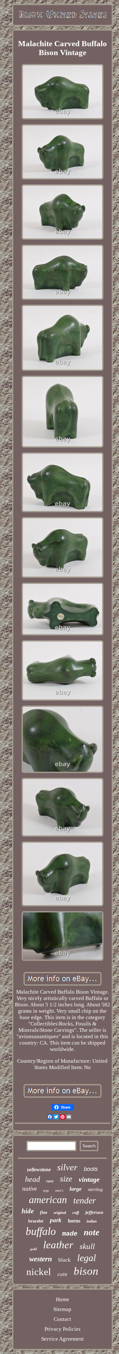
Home (62, 1299)
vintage (89, 1179)
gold (33, 1249)
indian (92, 1221)
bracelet (35, 1221)
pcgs (46, 1190)
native (29, 1188)
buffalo (41, 1231)
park (56, 1220)
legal (86, 1257)
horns (74, 1220)
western (40, 1259)
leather (58, 1245)
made (69, 1233)
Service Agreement (62, 1339)
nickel (38, 1271)
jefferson (94, 1212)
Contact (62, 1319)
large (75, 1189)
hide (28, 1211)
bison (86, 1271)
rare (50, 1181)
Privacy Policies (62, 1329)
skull (87, 1246)
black (64, 1260)
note (91, 1232)
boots (91, 1169)
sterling (95, 1189)
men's (59, 1190)
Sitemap (62, 1309)
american (48, 1199)
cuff (75, 1212)
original (60, 1212)
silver (67, 1167)
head (32, 1179)
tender (84, 1200)
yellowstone (39, 1169)
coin (62, 1274)
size (66, 1178)
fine (43, 1212)
